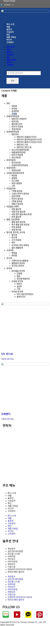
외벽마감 (11, 556)
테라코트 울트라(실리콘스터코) (29, 139)
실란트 (19, 286)
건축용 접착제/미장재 (15, 173)
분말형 (14, 178)
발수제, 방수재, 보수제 (15, 232)
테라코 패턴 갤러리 (16, 572)
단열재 (19, 274)
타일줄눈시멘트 (12, 207)
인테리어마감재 (12, 116)
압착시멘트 (16, 196)
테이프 (19, 284)
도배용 (14, 114)
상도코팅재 (16, 158)
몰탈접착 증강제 (18, 263)
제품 (8, 27)
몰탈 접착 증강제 (18, 222)
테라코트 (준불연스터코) (27, 137)
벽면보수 (11, 564)
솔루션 (9, 29)
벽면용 (14, 253)
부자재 (9, 268)
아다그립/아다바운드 (25, 294)
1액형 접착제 (17, 191)
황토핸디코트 (17, 124)
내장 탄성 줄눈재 (18, 212)
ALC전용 (15, 181)
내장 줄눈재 (16, 209)
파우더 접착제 (17, 199)
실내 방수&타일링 (15, 551)
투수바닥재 (16, 163)
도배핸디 (6, 414)
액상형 (14, 176)
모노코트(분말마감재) (20, 150)
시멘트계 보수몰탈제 (20, 261)
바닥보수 (11, 559)
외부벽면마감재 (12, 132)
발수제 (14, 235)
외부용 (14, 109)
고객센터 (10, 42)
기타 (13, 186)
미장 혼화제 (16, 227)
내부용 (14, 106)
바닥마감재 (10, 160)
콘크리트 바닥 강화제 (20, 245)
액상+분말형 (17, 183)
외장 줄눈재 (16, 217)
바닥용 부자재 (17, 292)
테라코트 (15, 134)
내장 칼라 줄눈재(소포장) (22, 214)
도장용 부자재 (17, 281)
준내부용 (15, 111)
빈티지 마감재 (17, 127)
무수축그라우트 (18, 266)
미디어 (9, 40)
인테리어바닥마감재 (20, 165)
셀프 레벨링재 (17, 248)
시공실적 (10, 32)
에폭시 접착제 (17, 204)
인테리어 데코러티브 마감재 (20, 569)
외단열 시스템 (14, 554)
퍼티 (8, 103)
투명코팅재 (16, 129)
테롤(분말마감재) (19, 152)
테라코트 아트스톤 (24, 147)
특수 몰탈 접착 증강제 (20, 225)
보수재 (9, 258)
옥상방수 (11, 549)
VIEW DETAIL (7, 359)
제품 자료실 (11, 37)
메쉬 (18, 276)
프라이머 (10, 250)
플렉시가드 (21, 297)
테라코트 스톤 (22, 145)
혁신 (8, 35)
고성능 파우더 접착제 (20, 194)
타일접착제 (10, 188)
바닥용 (14, 255)
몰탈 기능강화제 (12, 219)
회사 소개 (10, 24)
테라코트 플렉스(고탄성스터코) (29, 142)
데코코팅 (15, 121)
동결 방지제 (16, 230)
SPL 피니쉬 (7, 354)
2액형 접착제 (17, 201)
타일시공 (11, 567)
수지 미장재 (16, 240)
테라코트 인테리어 (19, 119)
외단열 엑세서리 (23, 279)
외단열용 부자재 (18, 271)
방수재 (14, 237)
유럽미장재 (10, 168)
